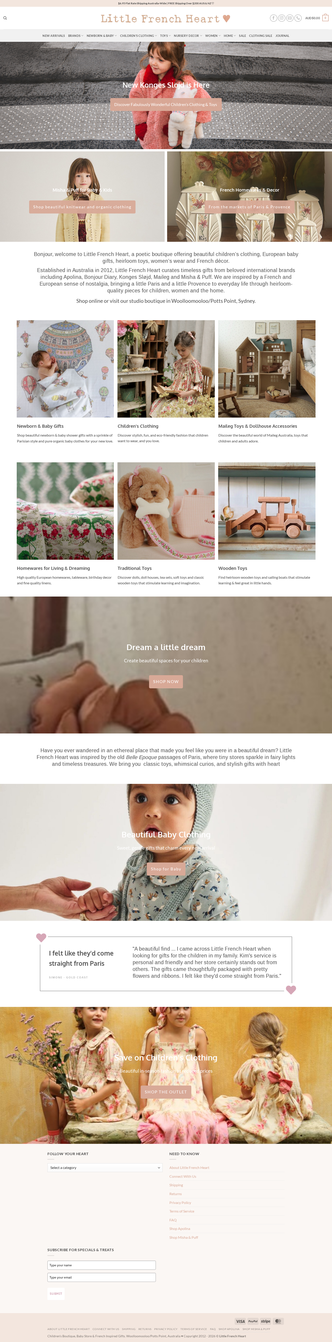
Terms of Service (181, 1211)
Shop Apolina (179, 1228)
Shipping (176, 1185)
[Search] (5, 18)
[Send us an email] (290, 18)
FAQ (173, 1220)
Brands (74, 36)
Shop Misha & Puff (183, 1237)
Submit (56, 1294)
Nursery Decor (186, 36)
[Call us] (298, 18)
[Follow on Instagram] (281, 18)
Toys (164, 36)
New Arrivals (53, 36)
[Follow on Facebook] (273, 18)
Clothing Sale (260, 36)
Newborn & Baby (100, 36)
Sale (242, 36)
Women (211, 36)
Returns (175, 1194)
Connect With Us (182, 1176)
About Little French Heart (189, 1167)
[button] (317, 18)
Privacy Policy (180, 1202)
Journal (283, 36)
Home (228, 36)
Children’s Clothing (137, 36)
